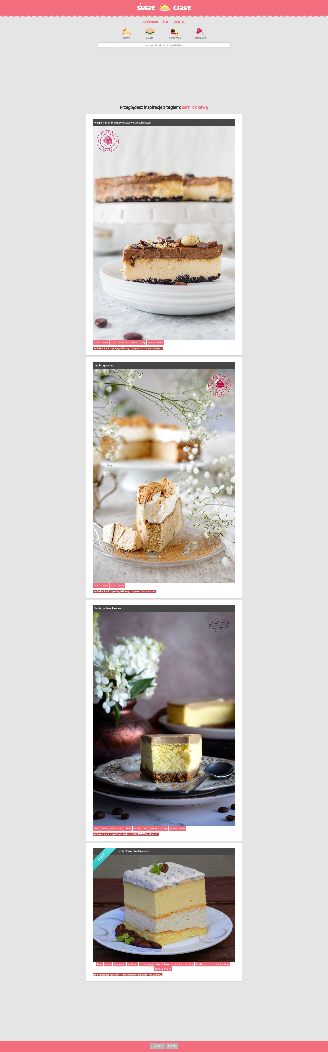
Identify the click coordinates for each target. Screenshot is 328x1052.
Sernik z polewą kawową (107, 608)
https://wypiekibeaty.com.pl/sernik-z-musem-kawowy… (136, 348)
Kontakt (171, 1046)
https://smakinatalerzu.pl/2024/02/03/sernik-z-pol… (134, 834)
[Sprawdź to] (165, 21)
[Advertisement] (164, 75)
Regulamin (157, 1046)
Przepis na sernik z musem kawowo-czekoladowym (122, 122)
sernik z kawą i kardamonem (133, 851)
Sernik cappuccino (104, 365)
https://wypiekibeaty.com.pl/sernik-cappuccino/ (132, 591)
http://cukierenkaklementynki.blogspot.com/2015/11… (136, 974)
